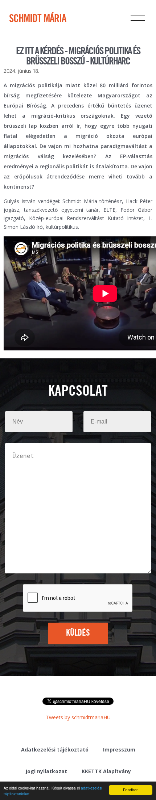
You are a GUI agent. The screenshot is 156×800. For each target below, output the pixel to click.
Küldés (78, 633)
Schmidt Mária (37, 19)
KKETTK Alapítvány (106, 771)
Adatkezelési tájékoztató (55, 749)
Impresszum (119, 749)
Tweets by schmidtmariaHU (78, 717)
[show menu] (138, 18)
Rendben (131, 789)
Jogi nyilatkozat (46, 771)
